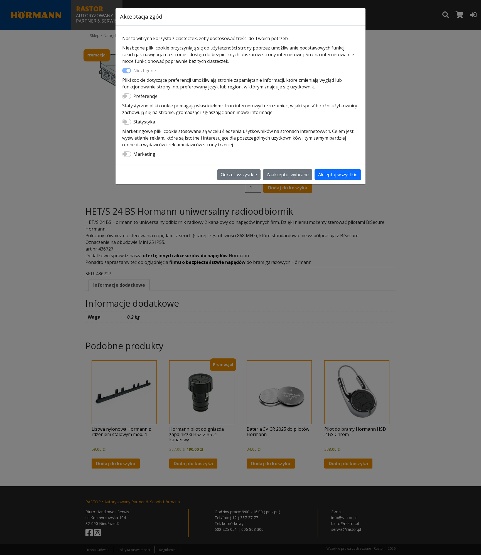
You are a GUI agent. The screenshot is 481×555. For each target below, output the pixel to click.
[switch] (126, 96)
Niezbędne (144, 71)
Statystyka (144, 122)
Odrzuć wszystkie (239, 175)
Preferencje (145, 96)
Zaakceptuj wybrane (287, 175)
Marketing (144, 154)
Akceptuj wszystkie (337, 175)
